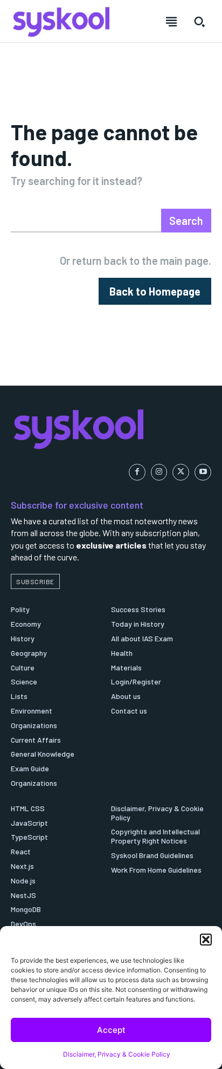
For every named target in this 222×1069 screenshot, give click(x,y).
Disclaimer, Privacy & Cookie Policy (116, 1054)
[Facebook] (137, 472)
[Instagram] (159, 472)
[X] (180, 472)
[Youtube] (203, 472)
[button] (205, 939)
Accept (111, 1030)
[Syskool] (111, 428)
